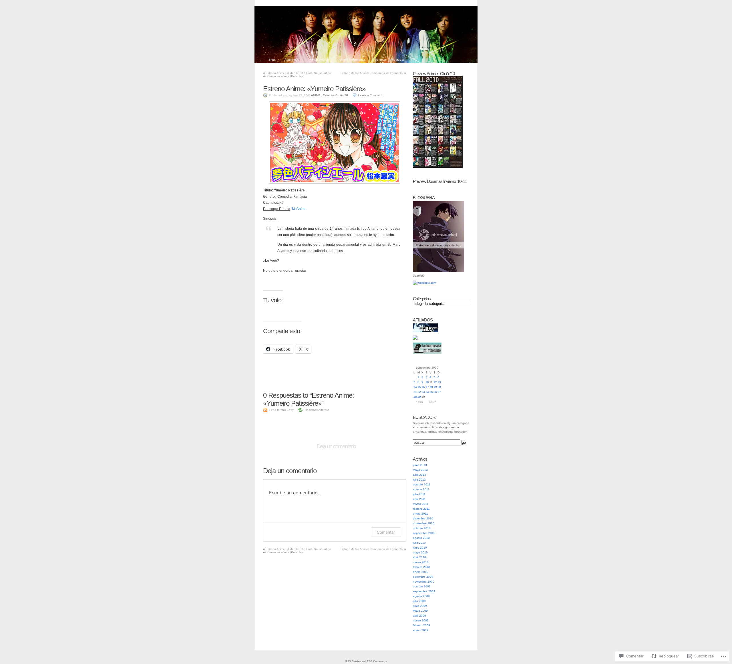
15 (419, 387)
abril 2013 (419, 474)
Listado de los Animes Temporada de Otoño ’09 (372, 73)
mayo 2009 (420, 610)
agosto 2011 (421, 489)
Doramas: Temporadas (390, 59)
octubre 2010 (422, 528)
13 (439, 382)
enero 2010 (420, 571)
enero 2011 (420, 513)
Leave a (370, 95)
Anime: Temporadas (352, 59)
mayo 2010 (420, 552)
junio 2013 (420, 465)
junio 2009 (420, 605)
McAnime (299, 209)
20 (439, 387)
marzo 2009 (421, 620)
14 (415, 387)
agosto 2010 (421, 537)
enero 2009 (420, 630)
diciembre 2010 (423, 518)
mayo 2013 (420, 469)
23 (423, 391)
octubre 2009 (422, 586)
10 (427, 382)
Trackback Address (316, 409)
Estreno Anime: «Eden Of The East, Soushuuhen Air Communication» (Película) (297, 74)
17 (427, 387)
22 (419, 391)
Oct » (432, 401)
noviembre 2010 (423, 523)
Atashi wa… (292, 59)
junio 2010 (420, 547)
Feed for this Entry (281, 409)
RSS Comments (377, 661)
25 (431, 391)
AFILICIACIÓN (319, 59)
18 (431, 387)
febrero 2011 (421, 508)
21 (415, 391)
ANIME (315, 95)
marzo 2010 (421, 562)
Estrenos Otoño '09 (336, 95)
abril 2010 (419, 557)
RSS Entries (353, 661)
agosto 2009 (421, 596)
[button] (334, 142)
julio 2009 (419, 601)
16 (423, 387)
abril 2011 (419, 499)
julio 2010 (419, 542)
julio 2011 (419, 494)
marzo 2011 (420, 503)
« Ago (419, 401)
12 (435, 382)
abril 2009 (419, 615)
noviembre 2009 (423, 581)
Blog (272, 59)
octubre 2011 (421, 484)
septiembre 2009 (424, 591)
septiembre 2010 (424, 533)
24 (427, 391)
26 (435, 391)
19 (435, 387)
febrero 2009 (421, 625)
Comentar (386, 532)
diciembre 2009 (423, 576)
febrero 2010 (421, 567)
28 (415, 396)
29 (419, 396)
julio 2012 (419, 479)
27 (439, 391)
